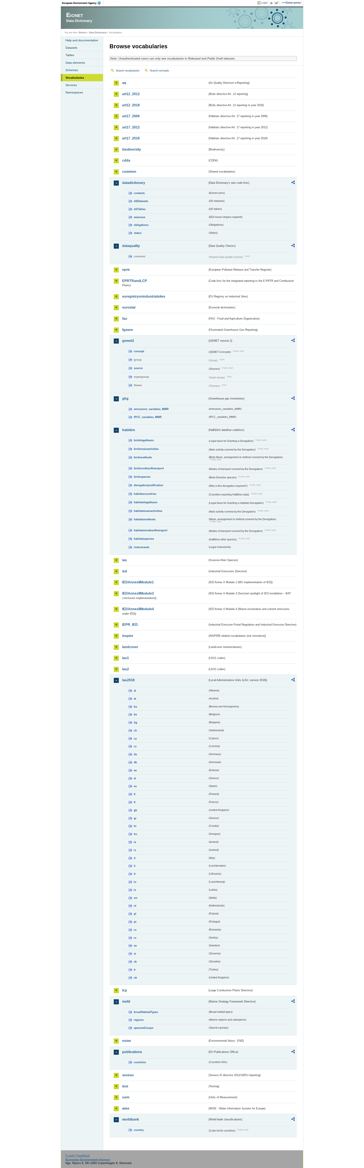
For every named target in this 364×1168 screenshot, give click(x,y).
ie (135, 842)
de (135, 754)
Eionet (82, 32)
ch (135, 730)
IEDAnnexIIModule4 (138, 609)
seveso (128, 1075)
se (135, 945)
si (135, 953)
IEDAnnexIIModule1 (138, 582)
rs (135, 937)
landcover (130, 647)
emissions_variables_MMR (151, 409)
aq (124, 83)
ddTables (140, 209)
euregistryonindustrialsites (143, 296)
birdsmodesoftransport (149, 468)
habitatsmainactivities (148, 511)
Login (264, 2)
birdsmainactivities (146, 448)
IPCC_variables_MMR (148, 417)
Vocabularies (75, 77)
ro (135, 929)
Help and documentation (82, 40)
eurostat (128, 307)
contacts (139, 193)
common (129, 171)
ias (124, 560)
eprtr (126, 269)
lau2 (125, 669)
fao (124, 318)
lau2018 (128, 680)
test (125, 1086)
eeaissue (139, 217)
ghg (125, 398)
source (138, 368)
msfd (126, 1001)
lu (135, 881)
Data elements (75, 62)
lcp (124, 990)
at (135, 698)
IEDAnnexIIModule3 (138, 593)
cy (135, 738)
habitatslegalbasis (145, 502)
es (135, 786)
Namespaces (74, 92)
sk (135, 961)
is (135, 850)
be (135, 714)
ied (124, 571)
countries (140, 1062)
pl (135, 913)
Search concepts (159, 70)
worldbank (130, 1119)
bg (135, 722)
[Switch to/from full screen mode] (277, 3)
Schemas (72, 70)
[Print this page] (272, 3)
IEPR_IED (130, 624)
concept (139, 351)
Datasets (71, 47)
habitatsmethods (144, 519)
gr (135, 818)
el (135, 778)
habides (128, 430)
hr (135, 826)
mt (135, 898)
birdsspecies (142, 476)
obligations (141, 225)
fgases (127, 330)
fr (135, 802)
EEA (82, 3)
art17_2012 (131, 127)
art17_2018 (131, 138)
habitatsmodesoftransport (150, 530)
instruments (141, 547)
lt (134, 873)
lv (135, 890)
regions (139, 1019)
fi (134, 794)
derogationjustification (148, 485)
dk (135, 762)
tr (135, 969)
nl (135, 905)
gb (135, 810)
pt (135, 921)
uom (125, 1097)
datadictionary (133, 183)
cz (135, 746)
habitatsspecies (144, 538)
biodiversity (131, 149)
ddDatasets (141, 201)
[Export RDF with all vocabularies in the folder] (293, 183)
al (135, 690)
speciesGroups (143, 1027)
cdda (126, 160)
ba (135, 706)
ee (135, 770)
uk (135, 977)
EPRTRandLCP (134, 281)
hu (135, 834)
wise (125, 1108)
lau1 (125, 658)
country (139, 1130)
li (134, 865)
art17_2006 (131, 116)
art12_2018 (131, 105)
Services (71, 85)
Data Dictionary (97, 32)
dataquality (131, 246)
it (134, 858)
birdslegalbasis (144, 440)
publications (132, 1052)
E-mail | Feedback (78, 1155)
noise (126, 1041)
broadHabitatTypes (146, 1012)
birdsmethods (143, 457)
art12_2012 (131, 94)
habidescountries (145, 493)
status (138, 233)
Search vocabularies (127, 70)
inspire (127, 636)
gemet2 (128, 341)
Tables (70, 55)
